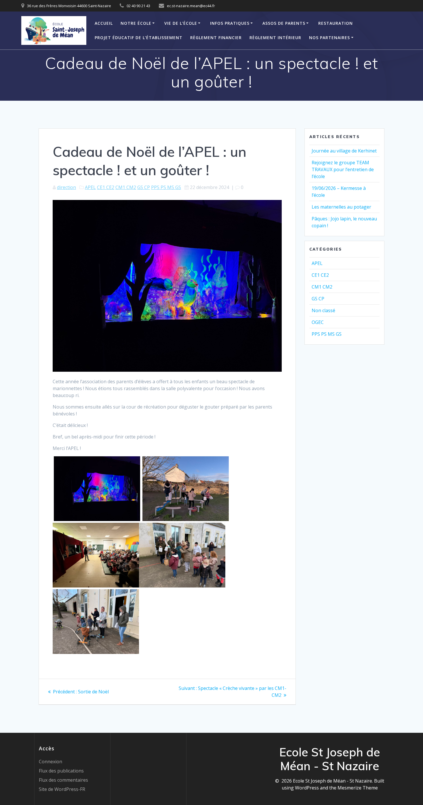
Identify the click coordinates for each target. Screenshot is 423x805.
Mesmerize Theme (358, 788)
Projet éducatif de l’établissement (138, 37)
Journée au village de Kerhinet (344, 151)
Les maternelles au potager (341, 207)
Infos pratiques (229, 23)
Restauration (335, 23)
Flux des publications (61, 771)
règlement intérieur (275, 37)
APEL (90, 187)
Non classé (323, 310)
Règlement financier (216, 37)
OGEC (318, 322)
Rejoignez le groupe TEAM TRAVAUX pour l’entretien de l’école (343, 169)
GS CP (143, 187)
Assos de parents (283, 23)
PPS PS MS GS (166, 187)
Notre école (136, 23)
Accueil (104, 23)
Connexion (50, 761)
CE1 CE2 (105, 187)
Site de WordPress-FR (62, 789)
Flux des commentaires (63, 780)
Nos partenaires (329, 37)
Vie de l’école (180, 23)
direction (66, 187)
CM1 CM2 (125, 187)
